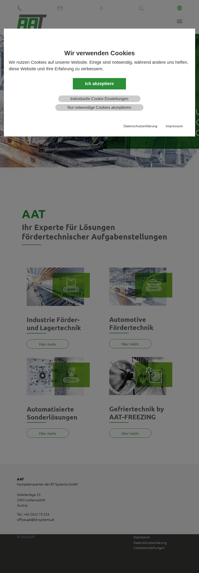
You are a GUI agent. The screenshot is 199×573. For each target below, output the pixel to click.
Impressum (174, 126)
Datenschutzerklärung (140, 126)
